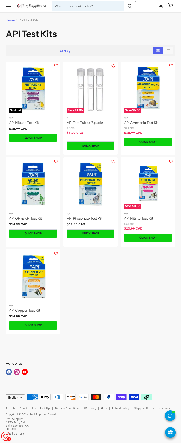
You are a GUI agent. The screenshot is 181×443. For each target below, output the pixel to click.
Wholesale (165, 408)
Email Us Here (15, 433)
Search (10, 408)
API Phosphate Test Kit (84, 218)
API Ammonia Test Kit (141, 123)
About (23, 408)
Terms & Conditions (67, 408)
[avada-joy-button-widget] (170, 432)
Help (104, 408)
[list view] (168, 50)
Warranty (90, 408)
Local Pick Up (41, 408)
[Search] (130, 6)
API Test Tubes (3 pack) (85, 123)
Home (10, 20)
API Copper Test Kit (24, 310)
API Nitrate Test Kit (24, 123)
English (13, 398)
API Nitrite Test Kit (138, 218)
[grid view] (158, 50)
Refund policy (120, 408)
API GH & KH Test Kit (25, 218)
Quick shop (33, 137)
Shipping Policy (144, 408)
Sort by (65, 51)
